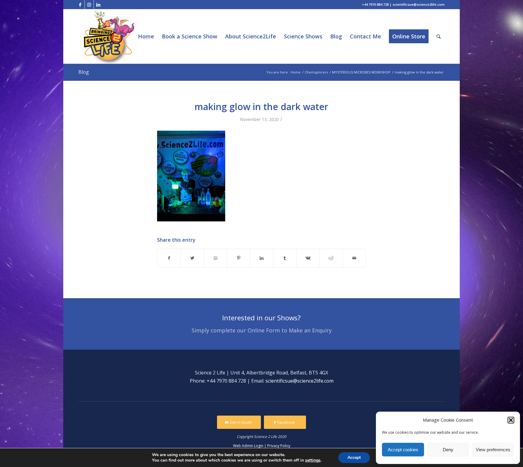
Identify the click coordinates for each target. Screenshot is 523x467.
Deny (448, 449)
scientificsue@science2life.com (299, 380)
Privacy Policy (278, 445)
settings (313, 460)
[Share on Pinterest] (238, 258)
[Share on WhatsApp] (215, 258)
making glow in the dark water (261, 106)
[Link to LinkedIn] (98, 4)
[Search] (439, 36)
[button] (511, 420)
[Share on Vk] (308, 258)
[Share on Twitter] (192, 258)
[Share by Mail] (354, 258)
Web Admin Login (248, 445)
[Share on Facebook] (168, 258)
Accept (354, 457)
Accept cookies (403, 449)
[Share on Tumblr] (284, 258)
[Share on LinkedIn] (261, 258)
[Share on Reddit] (331, 258)
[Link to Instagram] (89, 4)
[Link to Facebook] (80, 4)
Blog (83, 72)
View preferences (493, 449)
